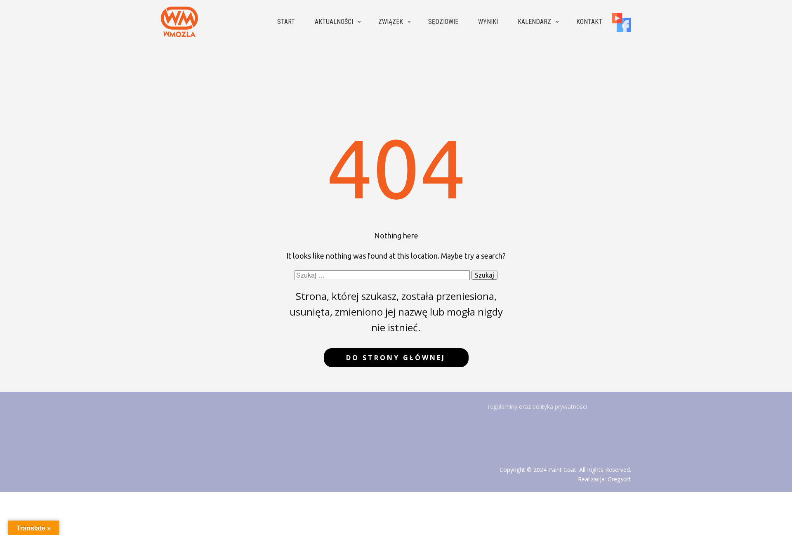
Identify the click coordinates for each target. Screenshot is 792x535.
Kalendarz (534, 22)
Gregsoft (619, 479)
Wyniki (488, 22)
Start (286, 22)
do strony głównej (396, 357)
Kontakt (589, 22)
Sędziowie (443, 22)
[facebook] (621, 22)
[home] (179, 22)
